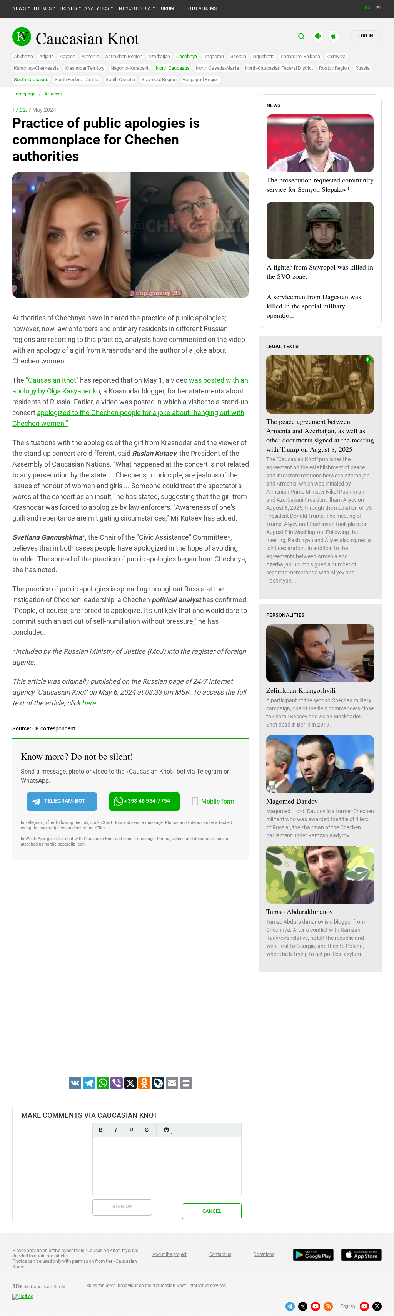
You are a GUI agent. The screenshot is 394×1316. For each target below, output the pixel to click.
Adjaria (46, 56)
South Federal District (77, 79)
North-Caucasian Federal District (279, 68)
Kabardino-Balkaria (300, 56)
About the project (169, 1254)
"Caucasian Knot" (52, 380)
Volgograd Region (200, 79)
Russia (362, 68)
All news (53, 94)
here (89, 703)
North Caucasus (173, 68)
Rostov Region (334, 68)
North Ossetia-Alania (217, 68)
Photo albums (199, 8)
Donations (264, 1254)
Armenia (90, 56)
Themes (42, 8)
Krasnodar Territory (84, 68)
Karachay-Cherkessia (36, 68)
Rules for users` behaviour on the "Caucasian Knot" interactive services (156, 1285)
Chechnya (186, 56)
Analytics (96, 8)
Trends (68, 8)
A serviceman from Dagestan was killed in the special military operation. (314, 306)
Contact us (220, 1254)
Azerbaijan (159, 56)
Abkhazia (23, 56)
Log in (365, 36)
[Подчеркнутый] (131, 1130)
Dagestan (213, 56)
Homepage (23, 94)
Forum (166, 8)
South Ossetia (120, 79)
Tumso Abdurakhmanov (299, 911)
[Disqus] (130, 978)
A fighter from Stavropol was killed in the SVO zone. (320, 271)
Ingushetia (263, 56)
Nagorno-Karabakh (130, 68)
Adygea (67, 56)
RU (367, 7)
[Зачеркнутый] (146, 1130)
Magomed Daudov (292, 800)
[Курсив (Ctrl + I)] (116, 1130)
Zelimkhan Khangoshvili (301, 690)
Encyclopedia (133, 8)
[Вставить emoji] (166, 1130)
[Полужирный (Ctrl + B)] (100, 1130)
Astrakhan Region (123, 56)
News (19, 8)
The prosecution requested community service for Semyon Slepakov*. (320, 184)
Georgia (238, 56)
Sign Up (122, 1206)
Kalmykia (336, 56)
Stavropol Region (158, 79)
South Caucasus (31, 79)
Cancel (212, 1211)
